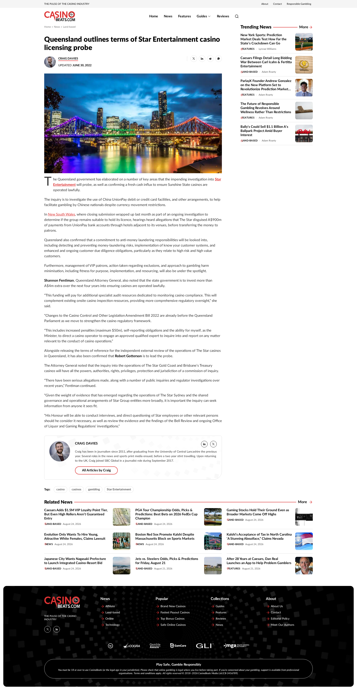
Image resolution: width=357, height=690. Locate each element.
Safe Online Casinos (173, 625)
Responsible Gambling (299, 4)
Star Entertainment (119, 489)
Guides (202, 16)
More (303, 27)
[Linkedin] (56, 629)
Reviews (223, 16)
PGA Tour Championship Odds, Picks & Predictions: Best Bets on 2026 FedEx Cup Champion (166, 514)
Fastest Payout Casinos (175, 612)
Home (153, 16)
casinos (76, 489)
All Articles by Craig (96, 470)
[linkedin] (204, 444)
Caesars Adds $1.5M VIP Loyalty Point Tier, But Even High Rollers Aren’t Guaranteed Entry (76, 514)
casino (60, 489)
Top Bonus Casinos (172, 618)
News (168, 16)
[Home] (59, 16)
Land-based (69, 27)
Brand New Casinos (173, 606)
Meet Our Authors (282, 625)
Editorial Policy (280, 618)
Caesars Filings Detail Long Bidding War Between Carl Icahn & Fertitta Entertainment (266, 62)
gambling (94, 489)
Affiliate (110, 606)
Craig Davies (68, 58)
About (264, 4)
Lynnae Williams (267, 49)
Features (184, 16)
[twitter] (213, 444)
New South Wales (61, 214)
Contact (277, 4)
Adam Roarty (269, 72)
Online (109, 618)
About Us (277, 606)
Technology (112, 625)
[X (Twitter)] (47, 629)
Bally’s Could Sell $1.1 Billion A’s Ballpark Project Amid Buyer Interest (264, 131)
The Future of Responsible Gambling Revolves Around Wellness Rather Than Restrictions (265, 108)
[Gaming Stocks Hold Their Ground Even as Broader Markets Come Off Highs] (304, 517)
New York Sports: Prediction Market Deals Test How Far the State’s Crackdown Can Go (263, 39)
